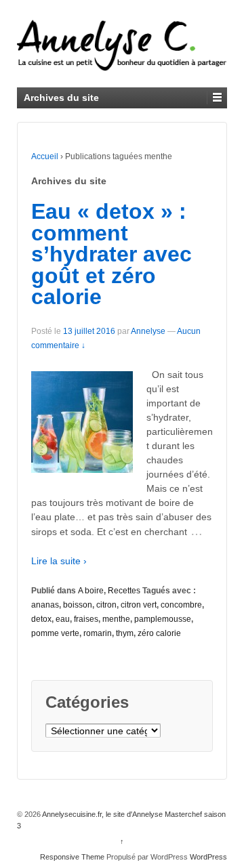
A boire (91, 590)
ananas (45, 605)
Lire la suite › (59, 560)
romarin (97, 633)
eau (63, 619)
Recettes (124, 590)
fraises (86, 619)
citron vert (139, 605)
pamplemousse (162, 619)
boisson (77, 605)
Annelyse (148, 331)
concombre (181, 605)
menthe (116, 619)
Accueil (44, 156)
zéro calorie (159, 633)
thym (125, 633)
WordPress (208, 857)
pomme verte (55, 633)
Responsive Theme (72, 857)
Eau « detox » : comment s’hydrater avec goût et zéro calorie (111, 254)
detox (41, 619)
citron (106, 605)
